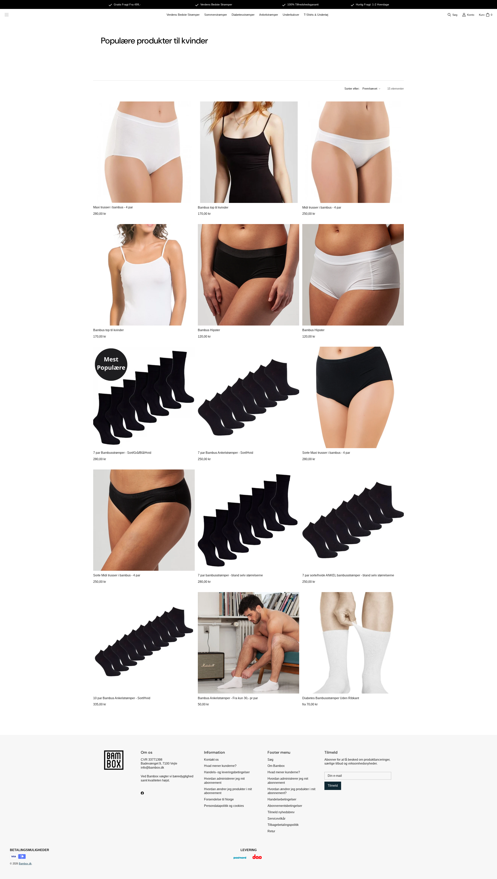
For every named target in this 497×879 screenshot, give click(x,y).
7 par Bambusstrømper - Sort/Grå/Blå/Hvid (122, 452)
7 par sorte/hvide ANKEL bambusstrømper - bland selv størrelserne (348, 575)
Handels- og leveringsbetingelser (227, 772)
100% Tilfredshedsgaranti (303, 4)
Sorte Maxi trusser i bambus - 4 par (326, 452)
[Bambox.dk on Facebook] (142, 793)
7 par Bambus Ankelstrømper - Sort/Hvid (225, 452)
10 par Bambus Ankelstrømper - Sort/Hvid (121, 698)
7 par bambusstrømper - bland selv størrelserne (230, 575)
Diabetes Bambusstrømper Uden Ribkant (330, 698)
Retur (271, 831)
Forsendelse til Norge (219, 799)
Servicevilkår (276, 818)
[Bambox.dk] (7, 15)
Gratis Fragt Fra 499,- (127, 4)
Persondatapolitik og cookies (224, 805)
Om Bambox (276, 765)
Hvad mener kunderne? (220, 765)
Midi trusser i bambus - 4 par (321, 207)
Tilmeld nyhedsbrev (281, 812)
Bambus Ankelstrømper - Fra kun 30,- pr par (228, 698)
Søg (270, 759)
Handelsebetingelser (282, 799)
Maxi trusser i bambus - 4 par (113, 207)
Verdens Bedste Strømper (216, 4)
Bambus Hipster (209, 330)
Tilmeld (333, 785)
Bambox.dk (25, 863)
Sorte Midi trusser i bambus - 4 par (116, 575)
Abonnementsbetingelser (285, 805)
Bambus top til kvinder (213, 207)
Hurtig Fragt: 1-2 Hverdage (372, 4)
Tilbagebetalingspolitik (283, 824)
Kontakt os (211, 759)
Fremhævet (369, 88)
